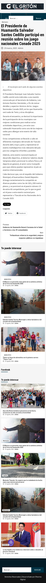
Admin (20, 48)
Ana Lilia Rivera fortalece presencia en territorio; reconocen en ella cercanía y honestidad (19, 412)
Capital (5, 475)
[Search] (26, 14)
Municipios (5, 22)
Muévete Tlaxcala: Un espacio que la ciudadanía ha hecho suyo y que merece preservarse (22, 481)
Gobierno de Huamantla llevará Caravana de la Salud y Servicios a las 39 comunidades (22, 227)
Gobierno (5, 545)
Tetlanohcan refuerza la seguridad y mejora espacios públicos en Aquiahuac (26, 235)
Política (5, 406)
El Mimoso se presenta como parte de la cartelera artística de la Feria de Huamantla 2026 (22, 282)
